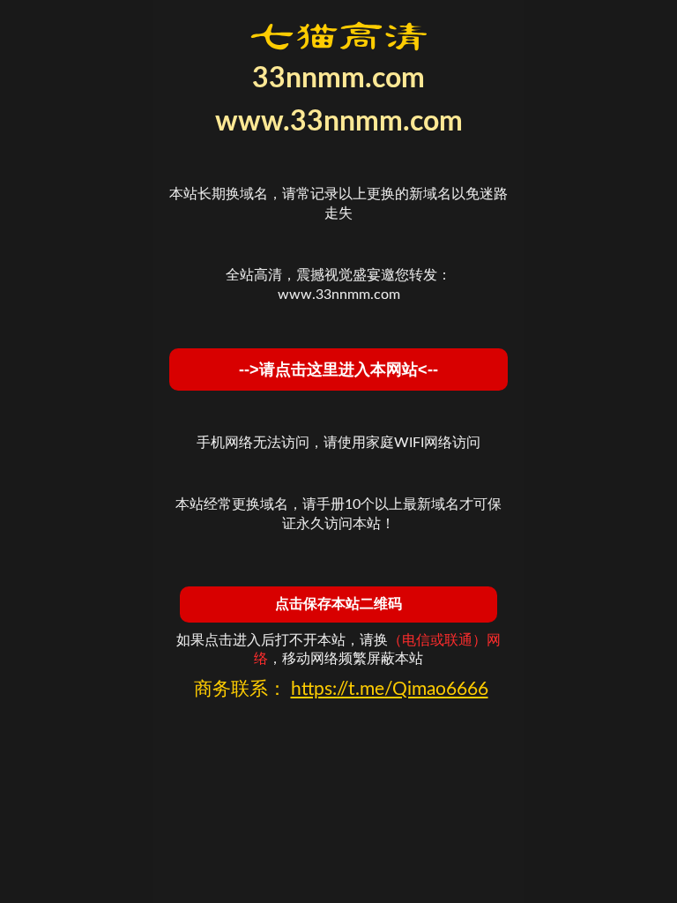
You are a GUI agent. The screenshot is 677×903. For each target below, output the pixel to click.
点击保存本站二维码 (338, 603)
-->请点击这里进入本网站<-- (338, 369)
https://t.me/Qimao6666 (389, 689)
